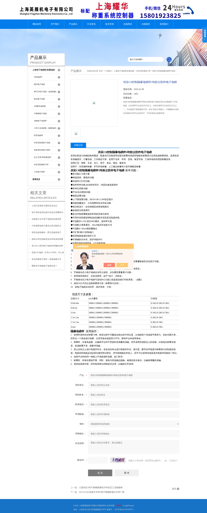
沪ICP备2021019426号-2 (124, 509)
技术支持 (109, 24)
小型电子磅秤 (39, 172)
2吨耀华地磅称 (40, 106)
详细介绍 (78, 145)
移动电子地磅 (39, 99)
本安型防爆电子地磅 (42, 143)
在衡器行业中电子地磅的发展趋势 (46, 219)
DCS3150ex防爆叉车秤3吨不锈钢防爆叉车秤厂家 (101, 492)
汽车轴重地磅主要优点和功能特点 (46, 226)
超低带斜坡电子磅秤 (42, 150)
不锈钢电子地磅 (40, 113)
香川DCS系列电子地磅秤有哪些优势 (47, 246)
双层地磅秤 (38, 135)
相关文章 (38, 193)
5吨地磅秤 (38, 77)
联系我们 (164, 24)
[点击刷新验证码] (117, 460)
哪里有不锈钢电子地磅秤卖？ (44, 266)
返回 (174, 489)
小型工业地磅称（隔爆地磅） (46, 128)
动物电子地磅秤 (40, 121)
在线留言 (146, 24)
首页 (101, 71)
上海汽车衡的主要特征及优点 (44, 206)
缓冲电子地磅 (39, 84)
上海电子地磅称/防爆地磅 (124, 71)
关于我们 (55, 24)
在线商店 (128, 24)
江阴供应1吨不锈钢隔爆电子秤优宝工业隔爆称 (101, 487)
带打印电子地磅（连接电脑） (46, 92)
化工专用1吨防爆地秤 (42, 157)
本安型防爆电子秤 (41, 165)
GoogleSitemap (128, 505)
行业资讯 (91, 24)
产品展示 (73, 24)
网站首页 (37, 24)
